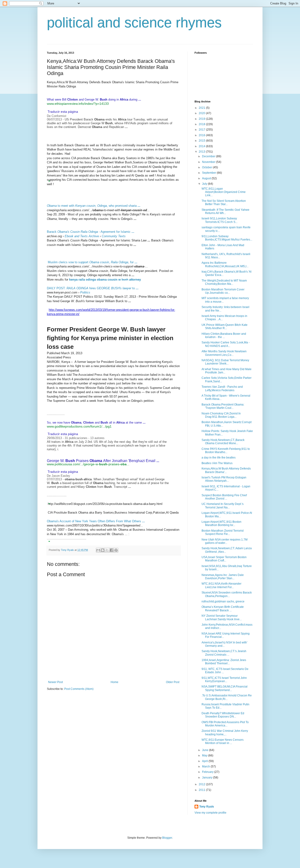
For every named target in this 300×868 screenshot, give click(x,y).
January (207, 777)
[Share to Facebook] (111, 550)
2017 (202, 129)
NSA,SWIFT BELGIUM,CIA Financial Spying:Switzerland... (225, 688)
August (207, 178)
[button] (49, 107)
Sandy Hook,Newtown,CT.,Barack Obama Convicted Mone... (223, 441)
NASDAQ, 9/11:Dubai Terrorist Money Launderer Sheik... (225, 362)
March (206, 766)
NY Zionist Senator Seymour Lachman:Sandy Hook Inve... (222, 617)
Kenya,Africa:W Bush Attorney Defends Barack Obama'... (226, 470)
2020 (202, 113)
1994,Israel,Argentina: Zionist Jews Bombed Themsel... (224, 661)
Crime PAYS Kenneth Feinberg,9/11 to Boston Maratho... (226, 450)
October (207, 167)
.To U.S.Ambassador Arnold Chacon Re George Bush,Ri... (227, 697)
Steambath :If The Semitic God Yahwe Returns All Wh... (225, 211)
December (209, 156)
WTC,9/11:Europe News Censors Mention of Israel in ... (223, 741)
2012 (202, 784)
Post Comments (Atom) (79, 689)
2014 (202, 146)
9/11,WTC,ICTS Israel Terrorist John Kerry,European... (224, 679)
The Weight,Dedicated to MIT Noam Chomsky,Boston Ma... (224, 282)
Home (114, 682)
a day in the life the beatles (219, 457)
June (205, 750)
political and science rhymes (134, 22)
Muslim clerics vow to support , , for (92, 262)
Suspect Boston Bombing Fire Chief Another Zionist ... (224, 497)
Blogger (167, 837)
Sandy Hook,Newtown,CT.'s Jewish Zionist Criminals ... (224, 653)
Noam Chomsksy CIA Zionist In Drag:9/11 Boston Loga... (221, 415)
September (209, 172)
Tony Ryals (206, 806)
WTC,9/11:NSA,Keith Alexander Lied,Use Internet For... (221, 585)
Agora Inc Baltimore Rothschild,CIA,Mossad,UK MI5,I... (225, 264)
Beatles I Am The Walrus (217, 463)
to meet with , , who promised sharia (93, 205)
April (205, 761)
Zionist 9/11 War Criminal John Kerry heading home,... (225, 732)
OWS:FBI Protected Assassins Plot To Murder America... (225, 724)
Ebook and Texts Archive (82, 236)
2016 (202, 135)
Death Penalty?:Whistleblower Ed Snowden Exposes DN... (223, 715)
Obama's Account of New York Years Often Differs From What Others (96, 521)
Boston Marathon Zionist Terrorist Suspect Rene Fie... (223, 532)
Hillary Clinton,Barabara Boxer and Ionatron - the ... (224, 335)
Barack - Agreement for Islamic (90, 231)
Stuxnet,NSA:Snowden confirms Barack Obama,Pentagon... (227, 594)
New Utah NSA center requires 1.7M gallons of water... (225, 541)
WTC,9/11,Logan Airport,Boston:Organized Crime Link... (224, 192)
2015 (202, 140)
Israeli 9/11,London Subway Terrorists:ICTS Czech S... (219, 220)
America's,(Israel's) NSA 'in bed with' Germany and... (224, 644)
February (208, 772)
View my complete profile (210, 812)
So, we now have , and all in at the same (96, 422)
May (205, 755)
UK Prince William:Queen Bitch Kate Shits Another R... (225, 326)
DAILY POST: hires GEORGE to (93, 288)
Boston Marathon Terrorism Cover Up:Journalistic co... (223, 291)
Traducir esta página (63, 111)
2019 (202, 118)
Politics (85, 292)
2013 (202, 151)
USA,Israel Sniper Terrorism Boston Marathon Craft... (224, 559)
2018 (202, 124)
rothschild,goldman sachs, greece (223, 601)
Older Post (172, 682)
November (209, 162)
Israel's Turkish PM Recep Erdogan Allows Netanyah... (224, 479)
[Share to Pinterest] (116, 550)
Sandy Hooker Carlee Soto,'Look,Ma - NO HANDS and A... (226, 344)
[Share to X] (107, 550)
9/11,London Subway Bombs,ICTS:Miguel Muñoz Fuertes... (227, 238)
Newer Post (55, 682)
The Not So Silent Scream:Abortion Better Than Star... (224, 202)
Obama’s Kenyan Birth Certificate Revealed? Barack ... (223, 608)
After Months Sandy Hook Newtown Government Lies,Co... (224, 353)
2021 (202, 107)
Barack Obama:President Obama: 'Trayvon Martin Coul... (223, 406)
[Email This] (98, 550)
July (205, 183)
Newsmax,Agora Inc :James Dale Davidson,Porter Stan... (223, 576)
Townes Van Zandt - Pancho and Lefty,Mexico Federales (222, 388)
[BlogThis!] (102, 550)
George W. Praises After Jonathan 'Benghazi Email (103, 461)
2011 (202, 790)
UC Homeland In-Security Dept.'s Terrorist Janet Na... (223, 505)
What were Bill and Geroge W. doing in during (94, 99)
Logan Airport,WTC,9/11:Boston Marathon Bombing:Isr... (221, 523)
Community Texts (114, 236)
